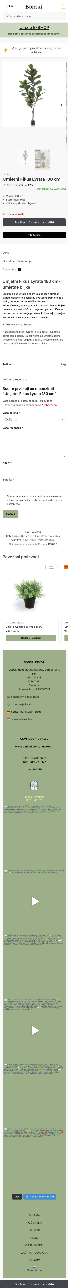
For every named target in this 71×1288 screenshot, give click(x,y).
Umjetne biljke (30, 536)
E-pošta (8, 479)
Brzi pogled (51, 567)
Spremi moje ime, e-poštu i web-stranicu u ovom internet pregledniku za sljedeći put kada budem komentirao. (34, 500)
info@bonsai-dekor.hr (38, 746)
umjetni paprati (32, 339)
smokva (49, 539)
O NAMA (34, 1215)
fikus (33, 539)
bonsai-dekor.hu (21, 719)
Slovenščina (34, 1270)
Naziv (7, 462)
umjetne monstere (53, 339)
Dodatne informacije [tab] (17, 261)
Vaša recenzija (13, 428)
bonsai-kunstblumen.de (26, 711)
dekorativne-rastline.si (25, 696)
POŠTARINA (34, 1222)
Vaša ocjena (11, 412)
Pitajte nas (34, 235)
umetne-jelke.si (21, 704)
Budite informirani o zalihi (34, 222)
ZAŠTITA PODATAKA (34, 1252)
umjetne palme (52, 335)
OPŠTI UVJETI (34, 1245)
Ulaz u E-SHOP (34, 27)
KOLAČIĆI (34, 1260)
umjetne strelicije (12, 339)
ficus (26, 539)
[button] (63, 6)
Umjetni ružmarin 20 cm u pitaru (24, 626)
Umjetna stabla (50, 536)
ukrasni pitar (47, 305)
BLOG (34, 1237)
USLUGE (34, 1230)
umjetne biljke (16, 287)
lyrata (40, 539)
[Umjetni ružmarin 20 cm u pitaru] (30, 591)
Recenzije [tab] (11, 269)
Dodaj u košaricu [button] (31, 638)
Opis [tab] (6, 252)
